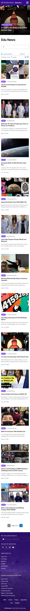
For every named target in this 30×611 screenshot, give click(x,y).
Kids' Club (4, 584)
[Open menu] (27, 2)
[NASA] (2, 2)
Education (18, 3)
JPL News (4, 559)
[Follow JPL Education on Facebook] (3, 547)
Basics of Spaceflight (7, 593)
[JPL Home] (9, 2)
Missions (3, 561)
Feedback (17, 603)
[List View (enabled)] (28, 57)
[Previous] (9, 525)
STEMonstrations (6, 591)
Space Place (4, 579)
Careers (3, 568)
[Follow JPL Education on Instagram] (10, 547)
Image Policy (24, 600)
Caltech (10, 600)
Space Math (4, 586)
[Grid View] (25, 57)
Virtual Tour (4, 566)
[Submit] (3, 539)
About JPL (4, 556)
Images (3, 564)
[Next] (21, 525)
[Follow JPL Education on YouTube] (13, 547)
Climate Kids (4, 581)
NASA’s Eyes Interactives (8, 595)
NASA (4, 600)
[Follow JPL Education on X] (6, 547)
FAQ (12, 603)
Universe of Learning (7, 588)
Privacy (16, 600)
